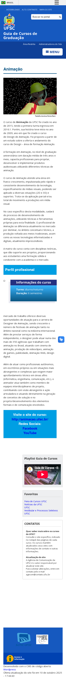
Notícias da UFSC (33, 504)
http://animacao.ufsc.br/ (30, 419)
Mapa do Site (46, 9)
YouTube (30, 432)
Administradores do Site (50, 44)
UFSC (27, 507)
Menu (54, 52)
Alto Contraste (29, 9)
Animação (12, 69)
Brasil (10, 2)
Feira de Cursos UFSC (35, 501)
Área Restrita (29, 44)
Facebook (30, 428)
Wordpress (9, 669)
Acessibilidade (13, 9)
